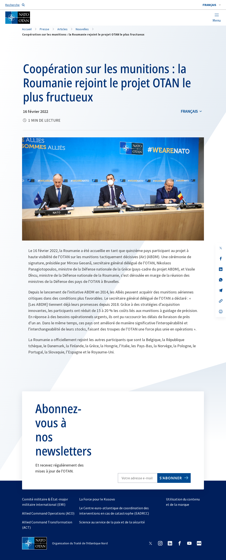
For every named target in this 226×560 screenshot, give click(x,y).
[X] (220, 248)
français (189, 111)
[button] (212, 4)
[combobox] (212, 4)
